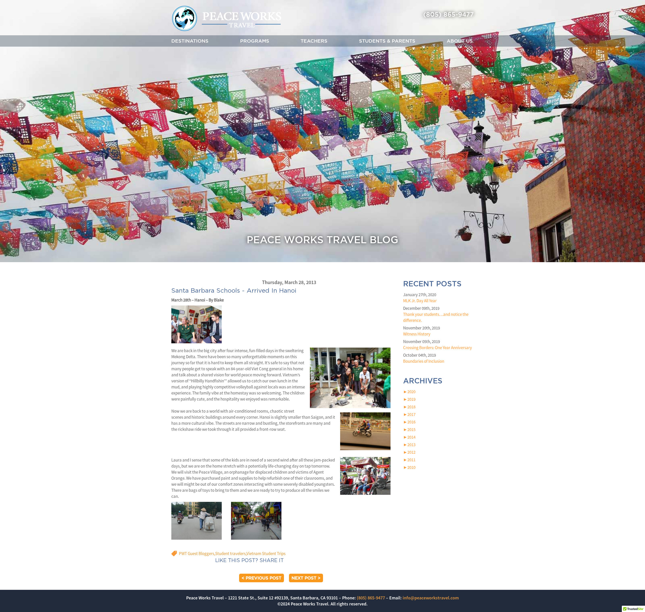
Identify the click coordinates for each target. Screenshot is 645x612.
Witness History (416, 334)
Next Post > (306, 577)
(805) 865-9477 (448, 14)
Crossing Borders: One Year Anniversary (437, 347)
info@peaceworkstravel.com (431, 598)
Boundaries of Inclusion (423, 361)
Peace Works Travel (226, 18)
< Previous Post (261, 577)
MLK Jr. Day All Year (420, 300)
